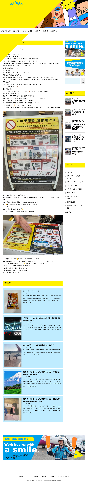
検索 (83, 81)
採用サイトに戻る (41, 31)
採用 (68, 192)
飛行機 (69, 202)
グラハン (70, 185)
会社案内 (44, 476)
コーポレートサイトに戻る (23, 31)
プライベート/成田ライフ (76, 176)
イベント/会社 (72, 189)
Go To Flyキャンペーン (75, 196)
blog (66, 172)
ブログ (28, 476)
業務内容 (36, 476)
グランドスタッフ (73, 182)
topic (67, 212)
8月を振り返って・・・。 (11, 68)
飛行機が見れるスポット (75, 205)
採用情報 (21, 476)
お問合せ (53, 31)
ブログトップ (6, 31)
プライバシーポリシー (63, 476)
